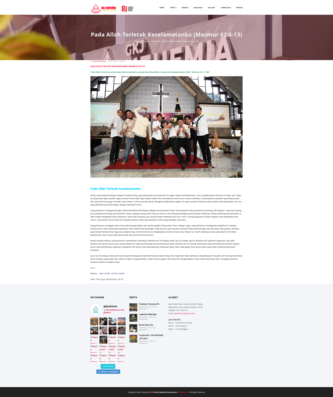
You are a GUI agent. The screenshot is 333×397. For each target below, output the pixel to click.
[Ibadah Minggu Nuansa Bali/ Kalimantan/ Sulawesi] (122, 358)
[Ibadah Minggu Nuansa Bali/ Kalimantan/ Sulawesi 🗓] (94, 358)
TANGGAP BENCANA (148, 314)
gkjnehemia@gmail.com (184, 313)
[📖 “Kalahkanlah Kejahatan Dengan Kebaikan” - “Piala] (94, 321)
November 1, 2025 (146, 341)
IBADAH (185, 8)
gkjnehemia (143, 309)
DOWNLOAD (225, 8)
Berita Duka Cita (146, 325)
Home (161, 8)
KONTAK (239, 8)
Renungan (102, 61)
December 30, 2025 (146, 307)
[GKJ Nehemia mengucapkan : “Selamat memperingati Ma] (122, 321)
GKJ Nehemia (182, 392)
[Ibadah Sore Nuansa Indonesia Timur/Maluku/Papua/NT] (103, 321)
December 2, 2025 (146, 327)
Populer (145, 41)
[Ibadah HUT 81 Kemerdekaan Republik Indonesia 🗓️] (103, 349)
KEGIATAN (198, 8)
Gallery (211, 8)
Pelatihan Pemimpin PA (149, 304)
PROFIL (173, 8)
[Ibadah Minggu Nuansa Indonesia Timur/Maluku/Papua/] (94, 330)
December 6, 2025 (146, 317)
